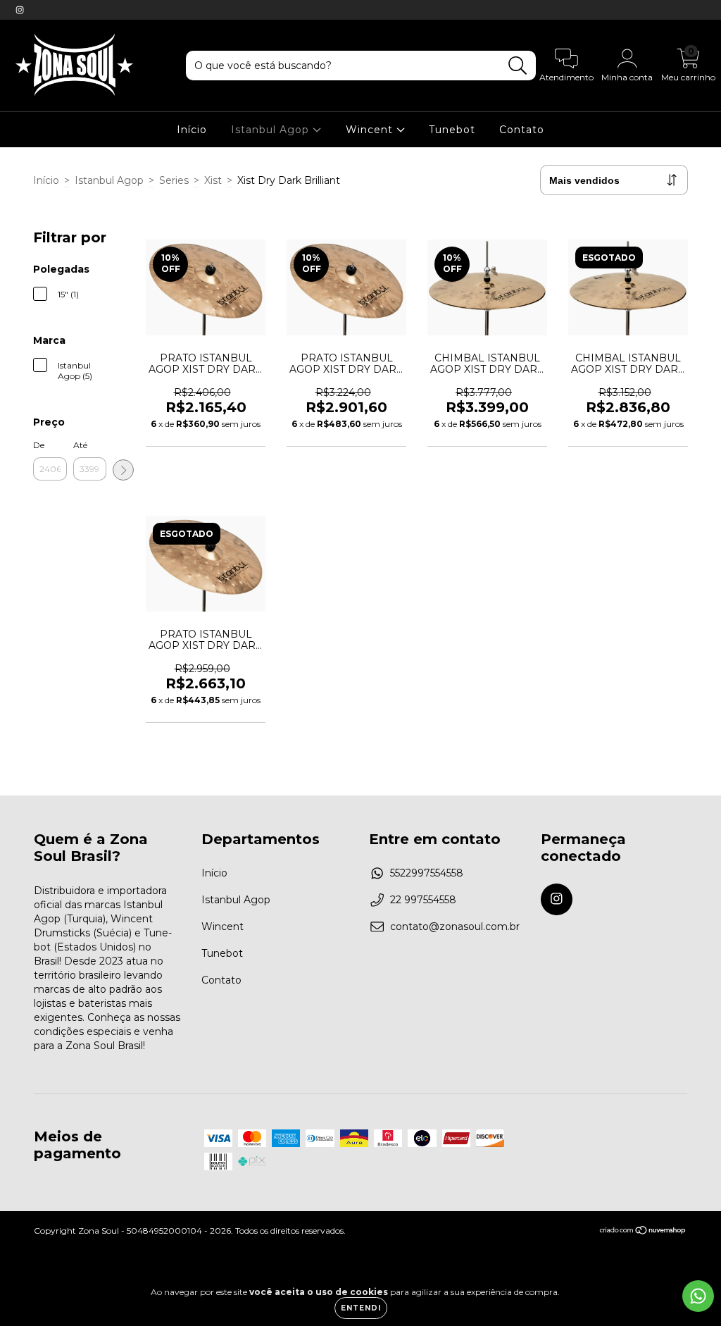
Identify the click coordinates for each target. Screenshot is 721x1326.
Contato (521, 129)
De (38, 445)
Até (80, 445)
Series (174, 180)
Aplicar (123, 470)
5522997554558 (426, 873)
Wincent (371, 129)
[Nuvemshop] (643, 1232)
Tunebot (452, 129)
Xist (213, 180)
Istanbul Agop (272, 129)
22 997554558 (423, 899)
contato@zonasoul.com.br (455, 926)
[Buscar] (517, 65)
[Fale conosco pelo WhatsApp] (698, 1296)
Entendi (361, 1308)
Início (192, 129)
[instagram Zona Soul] (20, 10)
